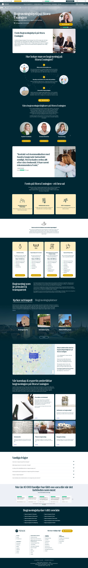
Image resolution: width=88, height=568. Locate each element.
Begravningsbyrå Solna (49, 516)
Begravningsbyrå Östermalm (50, 518)
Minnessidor (61, 541)
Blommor (32, 550)
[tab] (22, 300)
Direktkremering (34, 537)
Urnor (32, 552)
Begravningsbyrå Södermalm (31, 516)
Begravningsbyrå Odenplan (31, 514)
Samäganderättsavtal (49, 549)
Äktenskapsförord (48, 547)
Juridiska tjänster (47, 536)
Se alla (46, 337)
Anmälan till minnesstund (64, 538)
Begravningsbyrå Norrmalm (31, 518)
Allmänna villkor (38, 560)
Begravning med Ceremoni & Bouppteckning (36, 541)
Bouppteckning (48, 538)
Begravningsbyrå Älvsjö (49, 514)
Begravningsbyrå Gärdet (49, 522)
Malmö (17, 546)
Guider (32, 554)
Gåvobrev (47, 542)
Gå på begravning (61, 536)
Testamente (47, 541)
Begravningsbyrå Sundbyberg (31, 522)
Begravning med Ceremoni (36, 538)
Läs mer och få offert (20, 275)
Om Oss (17, 535)
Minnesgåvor (61, 539)
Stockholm (18, 543)
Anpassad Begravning (35, 542)
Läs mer (14, 310)
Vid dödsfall (33, 544)
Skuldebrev (47, 544)
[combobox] (81, 4)
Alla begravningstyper (35, 546)
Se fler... (17, 552)
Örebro (17, 551)
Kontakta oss (18, 538)
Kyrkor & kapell (33, 547)
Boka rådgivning (70, 1)
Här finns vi (18, 541)
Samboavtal (47, 546)
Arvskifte (46, 539)
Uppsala (17, 548)
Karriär (17, 537)
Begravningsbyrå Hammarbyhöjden (52, 520)
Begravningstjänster (35, 535)
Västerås (18, 549)
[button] (70, 135)
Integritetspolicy (49, 560)
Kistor (32, 549)
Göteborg (18, 544)
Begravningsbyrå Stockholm (31, 520)
